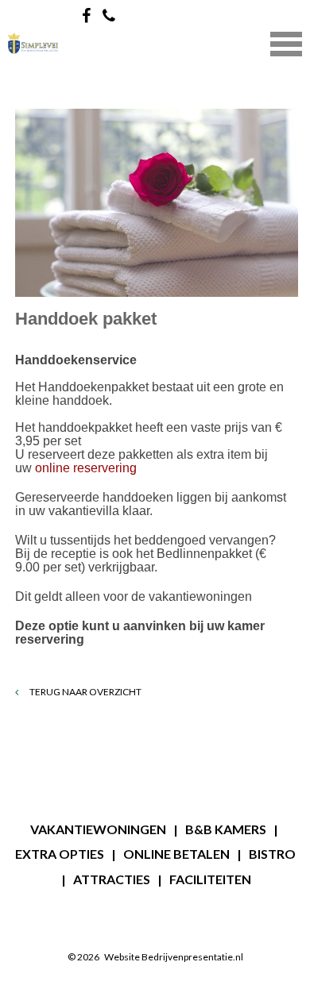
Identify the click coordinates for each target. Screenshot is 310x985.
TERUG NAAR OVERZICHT (84, 692)
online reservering (86, 468)
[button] (286, 42)
